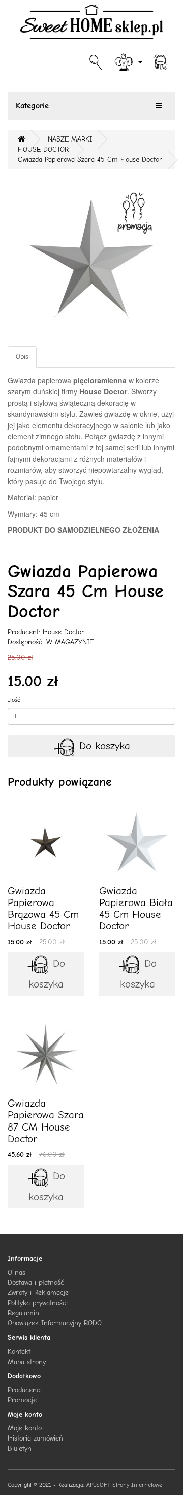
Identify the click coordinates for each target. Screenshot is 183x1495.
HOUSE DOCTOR (43, 149)
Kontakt (19, 1351)
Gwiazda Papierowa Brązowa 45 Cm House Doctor (43, 908)
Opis (22, 356)
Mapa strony (27, 1362)
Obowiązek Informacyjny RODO (55, 1323)
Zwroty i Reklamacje (38, 1292)
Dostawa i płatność (36, 1282)
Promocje (22, 1400)
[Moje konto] (127, 61)
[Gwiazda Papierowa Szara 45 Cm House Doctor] (91, 257)
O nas (16, 1272)
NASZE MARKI (70, 139)
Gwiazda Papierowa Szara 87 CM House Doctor (46, 1120)
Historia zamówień (35, 1438)
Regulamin (23, 1313)
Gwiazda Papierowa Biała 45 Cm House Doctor (136, 908)
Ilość (14, 699)
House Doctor (63, 632)
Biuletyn (20, 1448)
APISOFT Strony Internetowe (124, 1484)
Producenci (25, 1390)
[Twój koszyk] (160, 61)
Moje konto (25, 1428)
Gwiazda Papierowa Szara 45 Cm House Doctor (90, 159)
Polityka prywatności (38, 1303)
